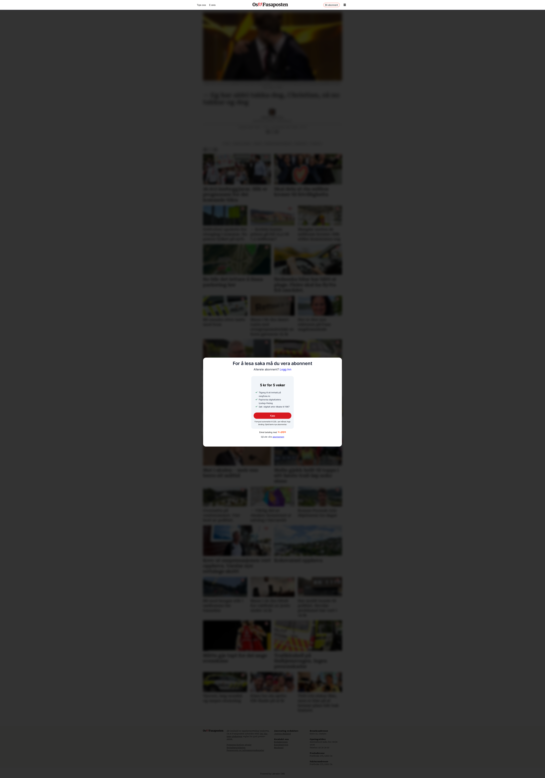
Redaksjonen (281, 742)
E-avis (212, 5)
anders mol (301, 143)
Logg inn (272, 369)
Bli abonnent (331, 5)
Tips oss (201, 5)
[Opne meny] (345, 5)
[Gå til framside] (270, 5)
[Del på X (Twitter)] (272, 132)
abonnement (278, 437)
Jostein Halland (282, 734)
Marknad (278, 747)
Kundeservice (281, 745)
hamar (257, 143)
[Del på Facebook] (268, 132)
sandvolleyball (242, 143)
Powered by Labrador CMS (272, 774)
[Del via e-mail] (277, 132)
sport (227, 143)
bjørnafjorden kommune (278, 143)
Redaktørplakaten (236, 747)
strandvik (316, 143)
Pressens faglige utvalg (239, 745)
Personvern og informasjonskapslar (245, 750)
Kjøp (272, 415)
